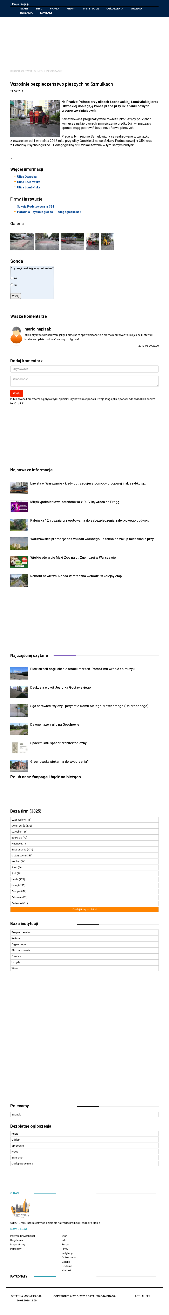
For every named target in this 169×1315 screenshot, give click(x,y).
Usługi (15, 885)
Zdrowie (16, 897)
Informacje (54, 71)
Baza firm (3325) (25, 811)
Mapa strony (17, 1244)
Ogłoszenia (114, 8)
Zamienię (17, 1157)
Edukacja (17, 837)
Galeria (136, 8)
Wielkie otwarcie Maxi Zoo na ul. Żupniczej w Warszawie (73, 557)
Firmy (71, 8)
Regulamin (16, 1240)
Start (24, 8)
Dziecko (16, 831)
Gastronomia (19, 849)
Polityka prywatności (22, 1235)
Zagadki (16, 1114)
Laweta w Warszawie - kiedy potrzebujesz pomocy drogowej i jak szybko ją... (88, 483)
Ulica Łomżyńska (28, 187)
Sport (15, 867)
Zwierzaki (17, 903)
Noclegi (16, 861)
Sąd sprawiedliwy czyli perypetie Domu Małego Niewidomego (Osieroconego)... (90, 706)
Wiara (15, 968)
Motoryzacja (19, 855)
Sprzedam (18, 1145)
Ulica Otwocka (27, 176)
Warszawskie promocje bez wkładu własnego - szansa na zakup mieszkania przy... (93, 539)
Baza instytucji (24, 923)
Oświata (16, 956)
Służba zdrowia (21, 950)
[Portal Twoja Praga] (20, 1209)
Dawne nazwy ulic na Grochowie (54, 724)
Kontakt (46, 12)
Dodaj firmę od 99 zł (85, 909)
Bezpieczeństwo (22, 932)
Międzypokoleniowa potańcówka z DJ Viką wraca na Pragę (74, 502)
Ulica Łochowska (28, 182)
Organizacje (19, 944)
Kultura (16, 938)
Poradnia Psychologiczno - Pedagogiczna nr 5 (49, 212)
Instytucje (90, 8)
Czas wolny (18, 819)
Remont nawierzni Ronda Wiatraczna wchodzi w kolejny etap (76, 576)
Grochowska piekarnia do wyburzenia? (59, 762)
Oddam (16, 1139)
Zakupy (16, 891)
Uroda (15, 879)
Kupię (15, 1133)
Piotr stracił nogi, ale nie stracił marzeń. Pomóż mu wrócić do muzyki (82, 669)
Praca (15, 1151)
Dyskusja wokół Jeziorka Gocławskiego (60, 687)
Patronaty (15, 1248)
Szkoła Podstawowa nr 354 (35, 206)
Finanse (16, 843)
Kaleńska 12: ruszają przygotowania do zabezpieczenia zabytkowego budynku (89, 520)
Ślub (14, 873)
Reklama (26, 12)
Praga (54, 8)
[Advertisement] (87, 40)
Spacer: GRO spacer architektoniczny (58, 743)
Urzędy (16, 962)
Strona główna (21, 71)
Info (39, 8)
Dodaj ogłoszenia (22, 1163)
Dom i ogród (19, 825)
